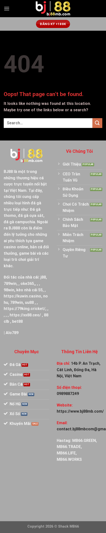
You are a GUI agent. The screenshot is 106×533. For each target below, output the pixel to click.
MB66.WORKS (69, 459)
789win (10, 283)
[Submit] (97, 123)
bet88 (17, 321)
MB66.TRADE (69, 446)
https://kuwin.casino (22, 296)
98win (9, 290)
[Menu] (7, 8)
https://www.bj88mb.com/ (80, 411)
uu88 (29, 302)
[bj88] (53, 8)
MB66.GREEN (84, 440)
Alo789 (12, 332)
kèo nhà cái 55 (29, 290)
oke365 (27, 283)
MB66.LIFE (66, 453)
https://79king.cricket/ (24, 308)
